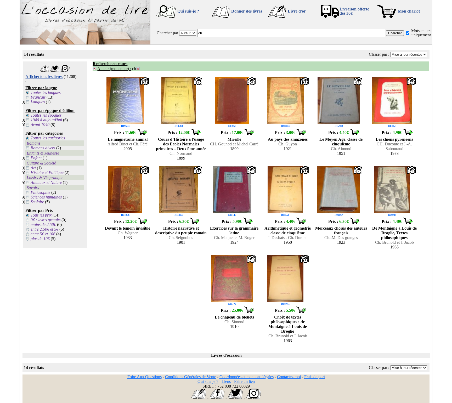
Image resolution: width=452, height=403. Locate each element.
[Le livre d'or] (198, 397)
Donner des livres (246, 11)
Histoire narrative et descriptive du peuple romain (181, 230)
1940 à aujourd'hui (46, 120)
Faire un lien (244, 381)
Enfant (36, 158)
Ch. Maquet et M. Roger (234, 237)
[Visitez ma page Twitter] (54, 70)
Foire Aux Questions (144, 376)
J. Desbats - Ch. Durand (288, 237)
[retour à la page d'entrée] (85, 43)
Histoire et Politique (47, 172)
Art (33, 168)
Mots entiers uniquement (421, 33)
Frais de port (314, 376)
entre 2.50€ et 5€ (44, 229)
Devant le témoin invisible (127, 228)
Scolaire (37, 202)
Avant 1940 (40, 124)
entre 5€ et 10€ (43, 234)
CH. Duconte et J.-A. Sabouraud (394, 146)
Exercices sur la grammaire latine (234, 230)
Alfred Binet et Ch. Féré (128, 144)
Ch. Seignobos (181, 237)
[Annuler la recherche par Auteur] (95, 68)
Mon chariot (409, 11)
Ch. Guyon (287, 144)
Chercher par (167, 33)
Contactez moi (289, 376)
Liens (226, 381)
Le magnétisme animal (128, 139)
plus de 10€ (40, 238)
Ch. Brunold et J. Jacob (394, 242)
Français (38, 97)
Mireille (234, 139)
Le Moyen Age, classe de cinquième (341, 141)
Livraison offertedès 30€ (354, 11)
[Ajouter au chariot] (142, 134)
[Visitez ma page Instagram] (65, 70)
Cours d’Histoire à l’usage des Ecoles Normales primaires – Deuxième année (181, 144)
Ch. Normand (181, 153)
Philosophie (40, 192)
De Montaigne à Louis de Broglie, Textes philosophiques (394, 233)
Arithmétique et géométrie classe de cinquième (287, 230)
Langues (38, 102)
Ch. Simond (234, 322)
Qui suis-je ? (188, 11)
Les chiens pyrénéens (394, 139)
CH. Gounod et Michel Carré (234, 144)
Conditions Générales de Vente (190, 376)
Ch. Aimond (341, 148)
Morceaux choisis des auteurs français (341, 230)
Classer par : (379, 54)
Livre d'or (297, 11)
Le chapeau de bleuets (234, 317)
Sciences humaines (46, 197)
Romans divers (43, 148)
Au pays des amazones (288, 139)
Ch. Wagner (128, 233)
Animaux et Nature (46, 182)
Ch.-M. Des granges (341, 237)
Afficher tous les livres (44, 76)
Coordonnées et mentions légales (246, 376)
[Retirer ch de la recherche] (138, 68)
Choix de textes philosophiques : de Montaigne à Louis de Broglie (287, 324)
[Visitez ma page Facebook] (44, 70)
